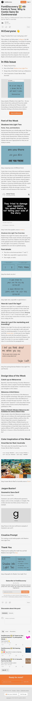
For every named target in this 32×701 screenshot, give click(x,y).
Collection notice (25, 690)
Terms (18, 690)
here (16, 553)
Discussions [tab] (12, 631)
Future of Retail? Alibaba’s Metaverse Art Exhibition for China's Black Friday (15, 410)
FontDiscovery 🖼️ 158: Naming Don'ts (10, 649)
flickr (28, 481)
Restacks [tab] (11, 613)
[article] (16, 640)
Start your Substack (12, 694)
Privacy (14, 690)
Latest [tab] (6, 631)
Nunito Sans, (10, 333)
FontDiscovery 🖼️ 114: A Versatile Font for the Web (11, 660)
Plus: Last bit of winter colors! (8, 663)
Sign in (29, 2)
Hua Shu (7, 22)
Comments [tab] (4, 613)
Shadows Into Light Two (21, 68)
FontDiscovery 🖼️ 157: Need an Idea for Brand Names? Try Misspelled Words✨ (12, 637)
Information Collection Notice (15, 596)
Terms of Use (23, 595)
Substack (8, 698)
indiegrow (21, 39)
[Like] (2, 27)
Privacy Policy (27, 596)
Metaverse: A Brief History (10, 392)
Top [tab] (3, 631)
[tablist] (7, 613)
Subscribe (23, 2)
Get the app (23, 694)
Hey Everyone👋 (5, 641)
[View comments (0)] (6, 27)
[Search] (29, 631)
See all (4, 670)
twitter (22, 230)
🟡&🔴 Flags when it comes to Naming (11, 652)
